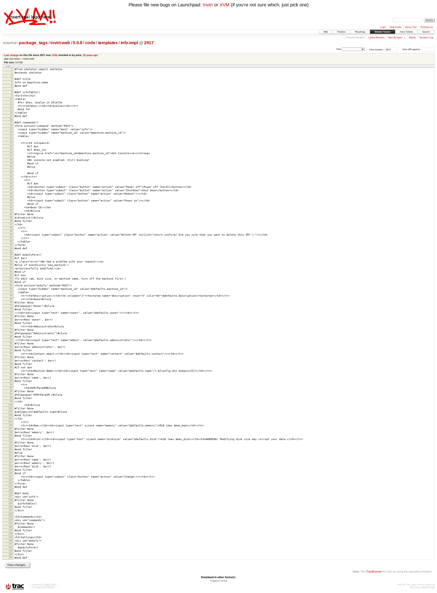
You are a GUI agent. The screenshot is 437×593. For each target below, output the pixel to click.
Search (426, 32)
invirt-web (60, 42)
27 (11, 156)
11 (11, 102)
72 (11, 309)
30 (11, 166)
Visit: (338, 49)
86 (11, 357)
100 (10, 404)
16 (11, 119)
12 (11, 105)
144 (10, 554)
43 (11, 210)
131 (10, 510)
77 (11, 326)
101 (10, 408)
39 (11, 197)
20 (11, 132)
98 (11, 398)
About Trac (411, 27)
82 (11, 343)
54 (11, 248)
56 (11, 254)
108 (10, 432)
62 (11, 275)
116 (11, 459)
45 (11, 217)
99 (11, 401)
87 (11, 360)
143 (10, 550)
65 (11, 285)
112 (11, 445)
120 (10, 473)
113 (11, 449)
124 (10, 486)
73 (11, 312)
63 (11, 278)
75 (11, 319)
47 (11, 224)
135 (10, 523)
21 (11, 136)
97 (11, 394)
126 (10, 493)
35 (11, 183)
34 (11, 179)
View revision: (376, 49)
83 (11, 346)
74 (11, 316)
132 (10, 513)
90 (11, 370)
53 (11, 244)
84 (11, 350)
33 (11, 176)
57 (11, 258)
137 (10, 530)
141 (10, 543)
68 (11, 295)
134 (10, 520)
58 (11, 261)
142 (10, 547)
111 (11, 442)
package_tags (33, 42)
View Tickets (406, 32)
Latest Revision (376, 37)
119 (11, 469)
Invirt (208, 4)
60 (11, 268)
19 (11, 129)
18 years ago (90, 55)
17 (11, 122)
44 (11, 214)
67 (11, 292)
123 (10, 483)
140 (10, 540)
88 (11, 363)
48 (11, 227)
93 (11, 380)
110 (11, 439)
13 (11, 109)
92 (11, 377)
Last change (11, 55)
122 (10, 479)
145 (10, 557)
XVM (224, 4)
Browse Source (383, 32)
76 (11, 322)
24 (11, 146)
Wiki (326, 32)
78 (11, 329)
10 (11, 98)
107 (10, 428)
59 (11, 264)
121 (10, 476)
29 (11, 163)
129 (10, 503)
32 (11, 173)
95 (11, 387)
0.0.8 (77, 42)
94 (11, 384)
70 (11, 302)
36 (11, 186)
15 (11, 116)
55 (11, 251)
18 (11, 125)
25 (11, 149)
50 (11, 234)
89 (11, 367)
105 (10, 421)
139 (10, 537)
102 (10, 411)
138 (10, 533)
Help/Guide (395, 27)
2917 (149, 42)
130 (10, 506)
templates (108, 42)
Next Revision (395, 37)
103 (10, 415)
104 (10, 418)
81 (11, 339)
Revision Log (426, 37)
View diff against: (411, 49)
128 (10, 500)
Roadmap (360, 32)
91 (11, 374)
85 (11, 353)
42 (11, 207)
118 (11, 466)
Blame (412, 37)
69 (11, 299)
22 (11, 139)
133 (10, 516)
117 (11, 462)
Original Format (218, 580)
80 (11, 336)
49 (11, 231)
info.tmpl (129, 42)
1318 (54, 55)
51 (11, 238)
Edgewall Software (44, 587)
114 (11, 452)
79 (11, 333)
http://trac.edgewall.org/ (422, 587)
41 (11, 203)
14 (11, 112)
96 (11, 391)
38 (11, 193)
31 (11, 170)
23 (11, 142)
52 (11, 241)
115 (11, 456)
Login (383, 27)
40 (11, 200)
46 (11, 220)
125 (10, 490)
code (90, 42)
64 (11, 281)
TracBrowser (374, 571)
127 (10, 496)
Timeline (341, 32)
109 (10, 435)
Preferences (426, 27)
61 (11, 271)
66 (11, 288)
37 (11, 190)
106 (10, 425)
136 (10, 526)
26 (11, 153)
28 (11, 159)
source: (10, 42)
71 (11, 305)
